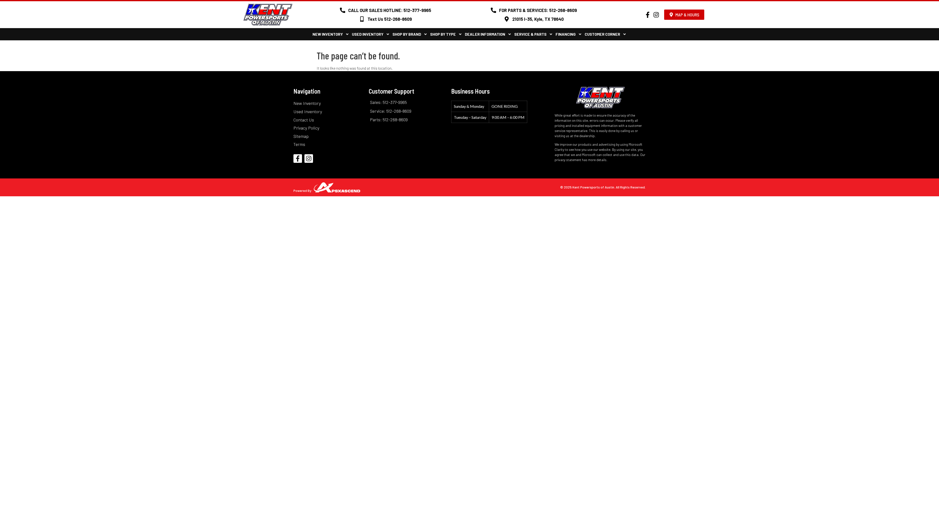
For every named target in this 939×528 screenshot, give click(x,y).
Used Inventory (367, 34)
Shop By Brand (406, 34)
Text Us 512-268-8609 (390, 19)
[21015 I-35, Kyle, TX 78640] (506, 19)
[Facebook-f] (648, 15)
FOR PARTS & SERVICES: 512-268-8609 (538, 10)
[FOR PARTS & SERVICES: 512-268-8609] (493, 10)
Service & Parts (530, 34)
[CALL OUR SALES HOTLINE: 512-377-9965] (342, 10)
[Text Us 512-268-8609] (362, 19)
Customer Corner (602, 34)
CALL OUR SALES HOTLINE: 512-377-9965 (389, 10)
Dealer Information (485, 34)
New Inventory (328, 34)
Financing (566, 34)
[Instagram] (656, 15)
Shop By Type (443, 34)
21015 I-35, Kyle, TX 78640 (538, 19)
